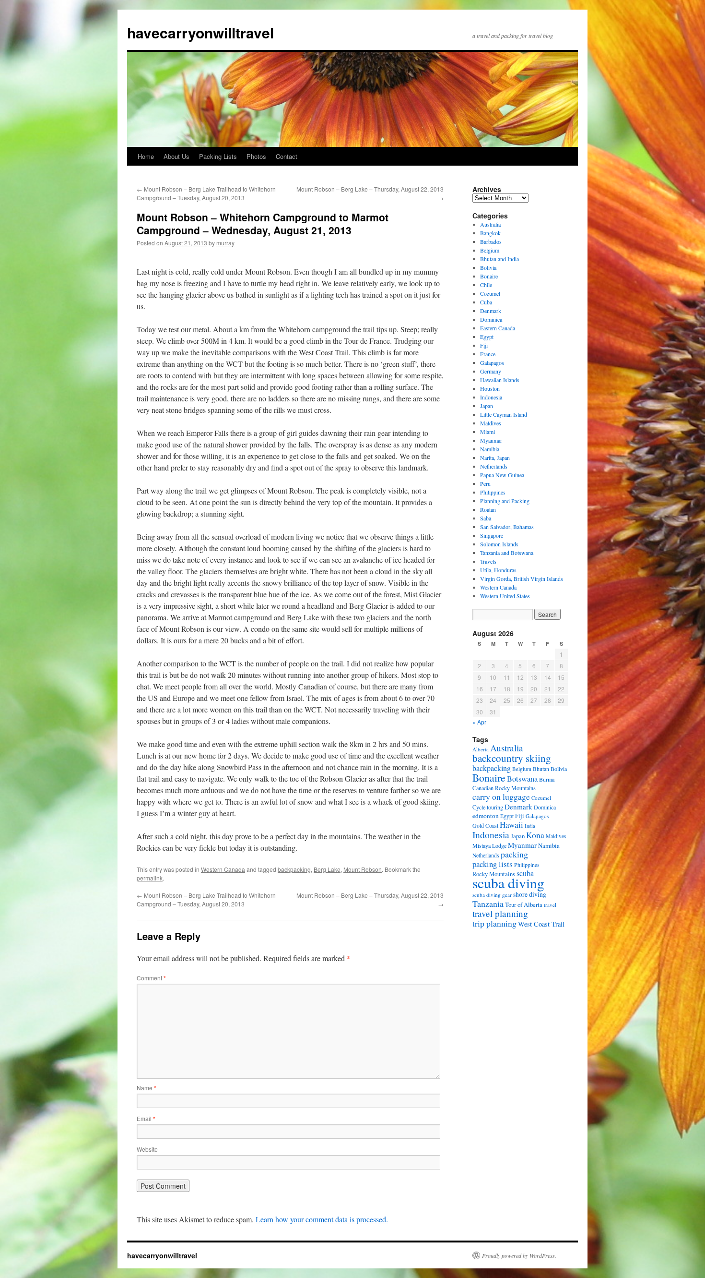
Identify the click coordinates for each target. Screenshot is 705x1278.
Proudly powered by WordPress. (519, 1255)
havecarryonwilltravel (200, 32)
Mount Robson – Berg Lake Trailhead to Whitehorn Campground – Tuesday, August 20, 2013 (206, 193)
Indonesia (491, 397)
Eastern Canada (497, 328)
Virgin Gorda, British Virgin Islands (521, 578)
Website (147, 1149)
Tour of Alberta (523, 904)
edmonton (485, 815)
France (487, 354)
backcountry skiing (511, 758)
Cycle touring (487, 807)
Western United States (505, 596)
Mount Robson (362, 869)
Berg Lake (327, 869)
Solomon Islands (499, 544)
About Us (176, 156)
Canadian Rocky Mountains (504, 788)
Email (146, 1118)
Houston (490, 388)
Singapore (491, 535)
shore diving (529, 894)
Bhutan (541, 768)
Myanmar (491, 440)
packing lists (492, 863)
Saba (485, 518)
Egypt (487, 336)
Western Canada (223, 869)
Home (146, 156)
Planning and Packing (504, 501)
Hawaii (511, 824)
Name (146, 1088)
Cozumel (490, 293)
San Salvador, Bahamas (507, 526)
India (530, 825)
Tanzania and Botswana (506, 552)
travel (550, 904)
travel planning (500, 913)
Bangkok (490, 233)
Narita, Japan (495, 457)
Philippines (492, 492)
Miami (487, 431)
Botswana (522, 778)
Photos (256, 156)
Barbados (491, 241)
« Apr (479, 722)
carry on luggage (501, 796)
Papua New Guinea (502, 475)
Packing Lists (218, 156)
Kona (535, 835)
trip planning (494, 923)
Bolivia (488, 267)
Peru (485, 483)
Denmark (490, 310)
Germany (490, 371)
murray (225, 243)
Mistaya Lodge (489, 845)
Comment (151, 978)
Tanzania (488, 903)
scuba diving (508, 882)
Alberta (480, 749)
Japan (486, 406)
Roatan (488, 509)
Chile (486, 285)
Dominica (491, 319)
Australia (490, 224)
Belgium (489, 250)
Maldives (490, 423)
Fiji (484, 345)
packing (514, 854)
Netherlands (493, 466)
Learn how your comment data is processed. (322, 1219)
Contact (286, 156)
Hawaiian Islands (499, 380)
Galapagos (492, 362)
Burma (546, 779)
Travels (488, 561)
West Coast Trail (541, 923)
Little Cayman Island (503, 414)
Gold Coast (485, 825)
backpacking (294, 869)
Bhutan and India (499, 259)
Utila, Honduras (498, 570)
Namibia (489, 449)
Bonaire (489, 276)
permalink (150, 878)
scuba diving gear (492, 894)
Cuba (486, 302)
